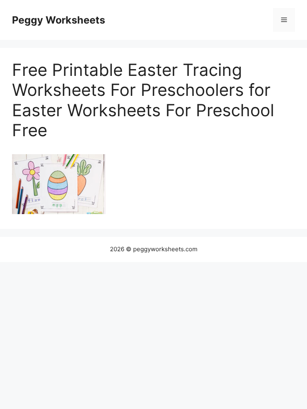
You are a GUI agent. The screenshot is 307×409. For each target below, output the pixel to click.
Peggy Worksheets (58, 20)
